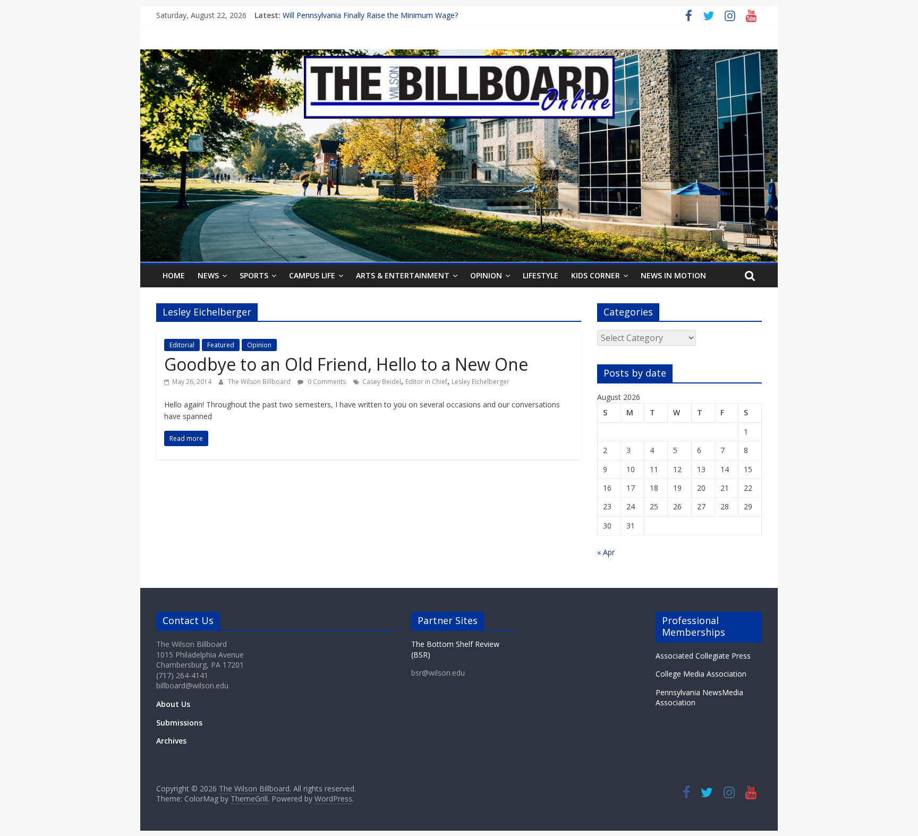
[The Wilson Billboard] (459, 56)
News (208, 275)
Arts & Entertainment (402, 275)
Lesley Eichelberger (480, 381)
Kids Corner (595, 275)
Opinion (486, 275)
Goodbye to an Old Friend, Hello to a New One (346, 364)
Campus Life (312, 275)
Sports (254, 275)
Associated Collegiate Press (703, 656)
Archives (171, 741)
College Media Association (701, 674)
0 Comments (326, 381)
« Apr (606, 552)
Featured (220, 344)
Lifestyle (540, 275)
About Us (173, 704)
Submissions (179, 723)
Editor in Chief (426, 381)
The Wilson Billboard (260, 381)
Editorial (181, 344)
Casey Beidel (381, 381)
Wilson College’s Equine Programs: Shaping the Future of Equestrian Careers (413, 13)
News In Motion (673, 275)
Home (174, 275)
